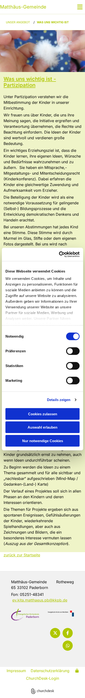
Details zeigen (58, 400)
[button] (74, 7)
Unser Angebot (18, 22)
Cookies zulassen (42, 414)
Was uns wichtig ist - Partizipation (30, 82)
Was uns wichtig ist (53, 22)
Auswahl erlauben (42, 427)
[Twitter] (55, 633)
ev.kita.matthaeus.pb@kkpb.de (39, 600)
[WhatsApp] (68, 645)
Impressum (16, 670)
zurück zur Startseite (22, 555)
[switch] (73, 351)
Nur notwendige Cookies (42, 441)
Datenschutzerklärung (50, 670)
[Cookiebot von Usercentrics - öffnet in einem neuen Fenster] (60, 254)
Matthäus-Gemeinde (23, 7)
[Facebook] (68, 633)
